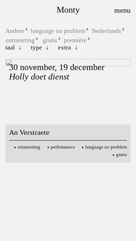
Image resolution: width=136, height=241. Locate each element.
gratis (50, 39)
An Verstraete (29, 132)
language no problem (58, 30)
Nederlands (106, 30)
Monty (68, 9)
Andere (14, 30)
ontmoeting (20, 39)
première (75, 39)
